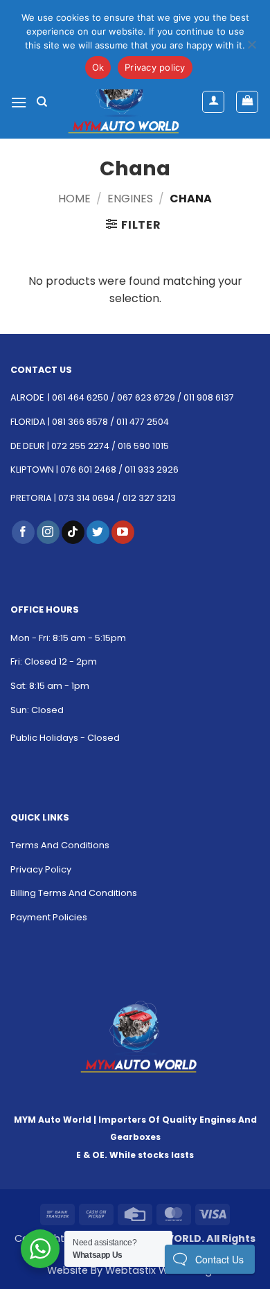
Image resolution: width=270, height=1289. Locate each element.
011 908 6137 (208, 397)
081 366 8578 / (84, 422)
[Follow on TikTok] (73, 532)
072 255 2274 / (84, 446)
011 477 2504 (142, 422)
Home (74, 199)
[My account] (213, 102)
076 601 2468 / (92, 469)
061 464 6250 (80, 397)
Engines (130, 199)
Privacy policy (155, 67)
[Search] (42, 102)
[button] (18, 102)
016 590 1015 (143, 446)
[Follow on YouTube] (122, 532)
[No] (251, 48)
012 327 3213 (149, 498)
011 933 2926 (152, 469)
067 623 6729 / (149, 397)
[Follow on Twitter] (98, 532)
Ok (98, 67)
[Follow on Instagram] (48, 532)
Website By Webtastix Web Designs (135, 1270)
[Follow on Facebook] (23, 532)
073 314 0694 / (90, 498)
